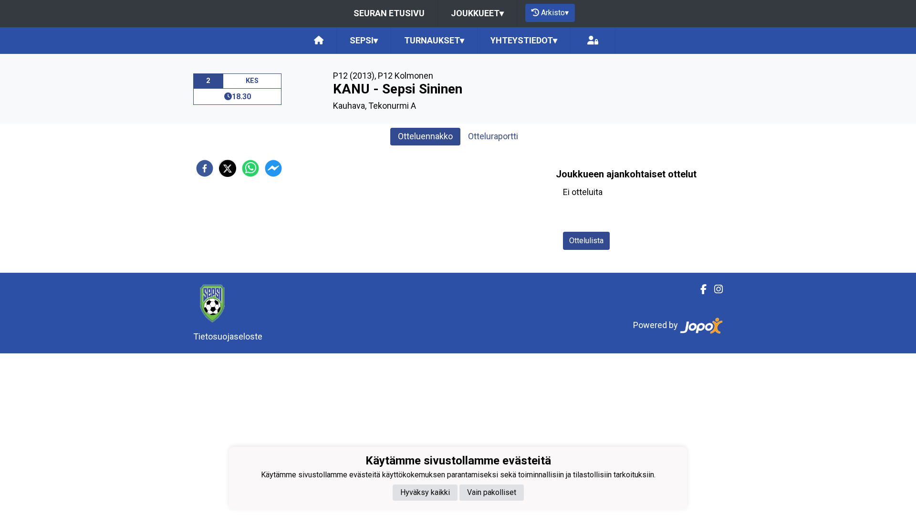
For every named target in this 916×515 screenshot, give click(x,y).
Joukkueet (477, 13)
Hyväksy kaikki (425, 492)
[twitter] (227, 168)
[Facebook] (700, 289)
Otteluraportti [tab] (493, 136)
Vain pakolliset (491, 492)
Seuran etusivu (389, 13)
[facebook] (204, 168)
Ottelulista (586, 240)
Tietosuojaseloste (227, 336)
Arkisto (555, 12)
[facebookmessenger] (273, 168)
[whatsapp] (250, 168)
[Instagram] (715, 289)
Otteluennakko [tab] (425, 136)
